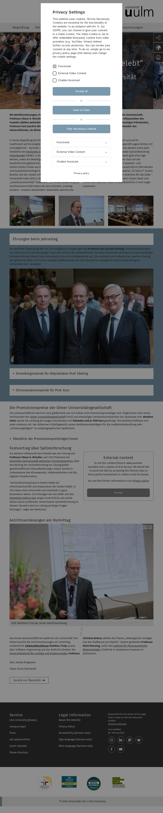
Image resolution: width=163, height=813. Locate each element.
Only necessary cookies (81, 128)
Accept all (81, 91)
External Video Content (72, 73)
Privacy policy (81, 173)
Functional (64, 66)
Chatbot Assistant (69, 80)
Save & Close (81, 110)
